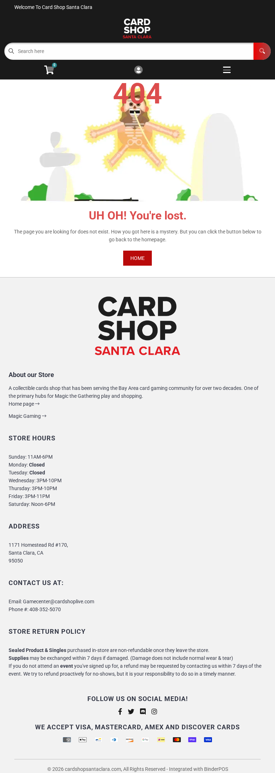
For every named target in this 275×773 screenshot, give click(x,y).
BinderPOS (216, 769)
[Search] (262, 51)
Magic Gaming (25, 416)
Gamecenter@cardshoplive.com (58, 601)
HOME (137, 258)
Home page (22, 404)
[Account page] (138, 70)
